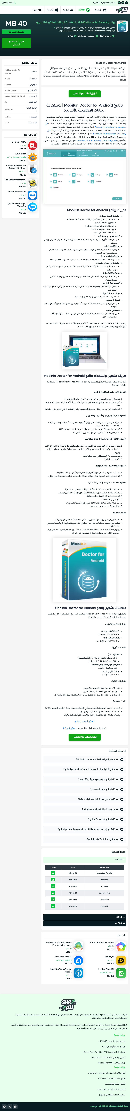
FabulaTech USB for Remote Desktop (16, 167)
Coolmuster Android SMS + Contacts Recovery (58, 944)
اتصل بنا (96, 3)
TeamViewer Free (17, 191)
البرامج (58, 28)
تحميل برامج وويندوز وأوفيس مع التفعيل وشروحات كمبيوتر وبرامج (89, 28)
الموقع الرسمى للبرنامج (84, 721)
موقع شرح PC (69, 728)
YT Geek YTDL (19, 142)
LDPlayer (109, 957)
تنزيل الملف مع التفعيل (16, 43)
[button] (84, 759)
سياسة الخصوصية (108, 3)
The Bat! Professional (15, 180)
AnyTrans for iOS (63, 957)
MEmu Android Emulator (102, 942)
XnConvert (20, 154)
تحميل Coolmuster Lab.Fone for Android (97, 140)
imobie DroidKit (106, 969)
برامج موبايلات (105, 36)
